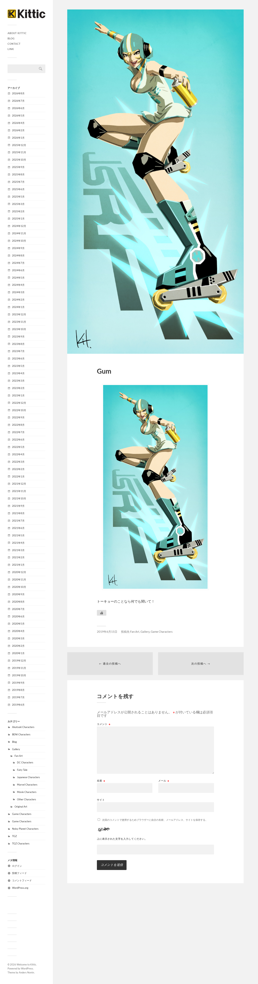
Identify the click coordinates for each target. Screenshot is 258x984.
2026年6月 (18, 108)
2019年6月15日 (107, 631)
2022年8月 (18, 424)
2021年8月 (18, 513)
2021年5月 (18, 535)
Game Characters (21, 813)
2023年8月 (18, 343)
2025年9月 (18, 167)
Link (11, 49)
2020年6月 (18, 616)
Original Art (21, 806)
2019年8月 (18, 689)
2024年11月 (19, 233)
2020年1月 (18, 653)
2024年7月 (18, 262)
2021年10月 (19, 498)
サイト (101, 799)
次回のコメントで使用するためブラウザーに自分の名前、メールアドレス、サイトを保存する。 (155, 819)
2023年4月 (18, 373)
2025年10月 (19, 159)
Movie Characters (26, 791)
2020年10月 (19, 586)
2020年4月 (18, 631)
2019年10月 (19, 675)
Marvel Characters (27, 784)
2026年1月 (18, 137)
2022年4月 (18, 454)
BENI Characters (21, 734)
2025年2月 (18, 211)
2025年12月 (19, 145)
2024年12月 (19, 225)
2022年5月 (18, 446)
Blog (11, 38)
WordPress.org (20, 887)
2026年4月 (18, 122)
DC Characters (25, 762)
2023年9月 (18, 336)
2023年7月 (18, 351)
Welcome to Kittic (26, 964)
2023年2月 (18, 388)
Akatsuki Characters (23, 727)
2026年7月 (18, 100)
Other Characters (26, 799)
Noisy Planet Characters (25, 828)
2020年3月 (18, 638)
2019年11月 (19, 667)
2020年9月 (18, 594)
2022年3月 (18, 461)
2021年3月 (18, 550)
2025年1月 (18, 218)
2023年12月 (19, 314)
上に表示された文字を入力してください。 (122, 839)
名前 (101, 780)
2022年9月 (18, 417)
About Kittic (17, 33)
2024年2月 (18, 299)
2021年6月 (18, 527)
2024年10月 (19, 240)
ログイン (17, 865)
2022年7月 (18, 432)
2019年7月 (18, 697)
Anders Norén (26, 972)
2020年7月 (18, 609)
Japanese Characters (28, 777)
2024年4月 (18, 284)
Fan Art (19, 755)
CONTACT (14, 43)
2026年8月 (18, 93)
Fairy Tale (22, 769)
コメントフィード (22, 880)
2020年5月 (18, 623)
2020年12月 (19, 572)
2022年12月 (19, 402)
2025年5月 (18, 196)
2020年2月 (18, 645)
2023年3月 (18, 380)
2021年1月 (18, 564)
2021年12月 (19, 483)
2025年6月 (18, 189)
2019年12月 (19, 660)
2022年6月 (18, 439)
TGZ (14, 836)
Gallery (16, 749)
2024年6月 (18, 270)
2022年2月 (18, 469)
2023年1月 (18, 395)
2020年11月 (19, 579)
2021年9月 (18, 505)
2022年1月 (18, 476)
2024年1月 (18, 306)
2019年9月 (18, 682)
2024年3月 (18, 292)
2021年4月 (18, 542)
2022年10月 (19, 410)
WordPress (27, 968)
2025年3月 (18, 203)
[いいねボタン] (101, 613)
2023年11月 (19, 321)
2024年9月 (18, 248)
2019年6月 (18, 704)
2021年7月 (18, 520)
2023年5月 (18, 365)
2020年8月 (18, 601)
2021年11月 (19, 491)
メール (163, 780)
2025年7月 (18, 181)
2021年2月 (18, 557)
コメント (103, 724)
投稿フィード (19, 873)
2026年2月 (18, 130)
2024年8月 (18, 255)
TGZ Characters (20, 843)
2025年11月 (19, 152)
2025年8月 (18, 174)
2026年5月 (18, 115)
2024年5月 (18, 277)
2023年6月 (18, 358)
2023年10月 (19, 329)
